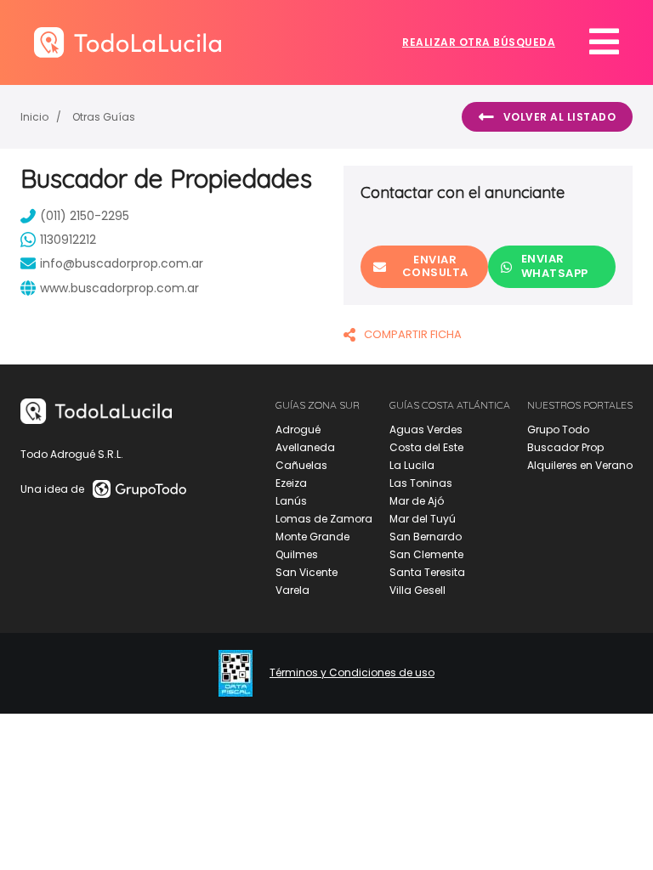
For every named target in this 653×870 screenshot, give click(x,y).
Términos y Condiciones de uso (352, 673)
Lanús (291, 501)
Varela (292, 590)
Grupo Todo (558, 429)
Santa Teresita (427, 572)
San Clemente (426, 554)
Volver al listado (559, 117)
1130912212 (68, 239)
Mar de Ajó (416, 501)
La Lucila (411, 465)
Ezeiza (291, 483)
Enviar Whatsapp (554, 266)
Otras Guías (103, 117)
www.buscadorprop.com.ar (119, 288)
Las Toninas (420, 483)
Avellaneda (305, 447)
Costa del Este (426, 447)
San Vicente (306, 572)
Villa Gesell (417, 590)
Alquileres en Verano (580, 465)
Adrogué (298, 429)
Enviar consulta (435, 265)
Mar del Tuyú (422, 518)
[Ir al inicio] (127, 42)
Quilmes (296, 554)
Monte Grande (312, 536)
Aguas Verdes (426, 429)
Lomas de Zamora (323, 518)
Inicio (34, 117)
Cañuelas (301, 465)
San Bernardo (425, 536)
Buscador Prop (565, 447)
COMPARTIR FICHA (413, 334)
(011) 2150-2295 (84, 215)
